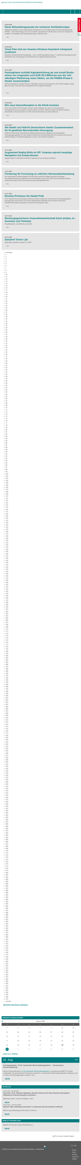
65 (6, 396)
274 (7, 859)
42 (6, 345)
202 (7, 700)
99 (6, 472)
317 (7, 955)
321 (7, 963)
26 (6, 310)
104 (7, 483)
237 (7, 777)
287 (7, 888)
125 (7, 529)
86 (6, 443)
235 (7, 773)
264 (7, 837)
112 (7, 500)
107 (7, 489)
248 (7, 802)
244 (7, 793)
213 (7, 724)
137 (7, 556)
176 (7, 642)
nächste (8, 1001)
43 (6, 347)
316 (7, 952)
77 (6, 423)
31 (6, 321)
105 (7, 485)
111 (7, 498)
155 (7, 596)
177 (7, 644)
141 (7, 565)
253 (7, 813)
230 (7, 762)
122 (7, 523)
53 (6, 370)
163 (7, 613)
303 (7, 924)
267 (7, 844)
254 (7, 815)
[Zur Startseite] (22, 3)
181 (7, 653)
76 (6, 421)
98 (6, 469)
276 (7, 864)
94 (6, 460)
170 (7, 629)
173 (7, 636)
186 (7, 664)
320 (7, 961)
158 (7, 602)
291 (7, 897)
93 (6, 458)
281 (7, 875)
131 (7, 543)
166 (7, 620)
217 (7, 733)
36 (6, 332)
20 (6, 297)
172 (7, 633)
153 (7, 591)
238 (7, 779)
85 (6, 441)
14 (6, 283)
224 (7, 749)
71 (6, 410)
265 (7, 839)
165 (7, 618)
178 (7, 647)
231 (7, 764)
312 (7, 943)
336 (7, 997)
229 (7, 760)
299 (7, 915)
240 (7, 784)
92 (6, 456)
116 (7, 509)
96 (6, 465)
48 (6, 359)
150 (7, 585)
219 (7, 737)
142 (7, 567)
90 (6, 452)
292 (7, 899)
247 (7, 799)
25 (6, 308)
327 (7, 977)
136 (7, 554)
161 (7, 609)
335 (7, 994)
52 (6, 367)
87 (6, 445)
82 (6, 434)
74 (6, 416)
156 (7, 598)
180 (7, 651)
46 (6, 354)
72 (6, 412)
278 (7, 868)
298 (7, 912)
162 (7, 611)
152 (7, 589)
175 (7, 640)
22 (6, 301)
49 (6, 361)
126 (7, 531)
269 (7, 848)
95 (6, 463)
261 (7, 830)
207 (7, 711)
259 (7, 826)
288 (7, 890)
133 (7, 547)
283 (7, 879)
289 (7, 892)
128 (7, 536)
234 (7, 771)
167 (7, 622)
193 (7, 680)
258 (7, 824)
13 (6, 281)
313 (7, 946)
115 (7, 507)
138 (7, 558)
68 (6, 403)
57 (6, 379)
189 (7, 671)
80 (6, 430)
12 (6, 279)
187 (7, 667)
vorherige (9, 252)
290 (7, 895)
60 (6, 385)
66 (6, 398)
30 (6, 319)
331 (7, 986)
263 (7, 835)
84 (6, 438)
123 (7, 525)
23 (6, 303)
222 (7, 744)
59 (6, 383)
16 (6, 288)
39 (6, 339)
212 (7, 722)
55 (6, 374)
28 (6, 314)
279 (7, 870)
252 (7, 811)
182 (7, 656)
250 (7, 806)
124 (7, 527)
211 (7, 720)
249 (7, 804)
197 (7, 689)
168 (7, 624)
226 (7, 753)
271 (7, 853)
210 (7, 718)
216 (7, 731)
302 (7, 921)
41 (6, 343)
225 (7, 751)
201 (7, 698)
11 (6, 277)
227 (7, 755)
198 (7, 691)
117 (7, 511)
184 (7, 660)
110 (7, 496)
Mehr (7, 1079)
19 (6, 294)
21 (6, 299)
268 (7, 846)
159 (7, 605)
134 (7, 549)
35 (6, 330)
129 (7, 538)
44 (6, 350)
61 (6, 387)
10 (6, 274)
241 (7, 786)
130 (7, 540)
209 (7, 715)
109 (7, 494)
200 (7, 695)
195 (7, 684)
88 (6, 447)
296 (7, 908)
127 (7, 534)
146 (7, 576)
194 (7, 682)
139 (7, 560)
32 (6, 323)
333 (7, 990)
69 (6, 405)
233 (7, 769)
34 (6, 328)
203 (7, 702)
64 (6, 394)
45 (6, 352)
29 (6, 317)
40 (6, 341)
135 (7, 551)
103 (7, 480)
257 (7, 822)
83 (6, 436)
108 (7, 492)
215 (7, 729)
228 (7, 757)
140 (7, 562)
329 (7, 981)
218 (7, 735)
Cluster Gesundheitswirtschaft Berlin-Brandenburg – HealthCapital (25, 1149)
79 (6, 427)
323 (7, 968)
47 (6, 356)
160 (7, 607)
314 (7, 948)
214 (7, 726)
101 (7, 476)
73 (6, 414)
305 (7, 928)
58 (6, 381)
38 (6, 336)
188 (7, 669)
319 (7, 959)
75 (6, 418)
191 (7, 675)
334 (7, 992)
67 (6, 401)
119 (7, 516)
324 (7, 970)
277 (7, 866)
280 (7, 873)
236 (7, 775)
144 (7, 571)
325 (7, 972)
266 (7, 842)
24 (6, 305)
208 (7, 713)
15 (6, 285)
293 (7, 901)
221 (7, 742)
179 (7, 649)
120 (7, 518)
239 (7, 782)
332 (7, 988)
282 (7, 877)
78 (6, 425)
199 (7, 693)
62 (6, 390)
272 (7, 855)
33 (6, 325)
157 (7, 600)
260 (7, 828)
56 (6, 376)
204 (7, 704)
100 (7, 474)
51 (6, 365)
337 (7, 999)
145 (7, 573)
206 (7, 709)
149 (7, 582)
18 (6, 292)
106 (7, 487)
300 (7, 917)
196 (7, 686)
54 (6, 372)
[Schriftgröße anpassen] (77, 11)
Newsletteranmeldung (11, 1120)
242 (7, 788)
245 (7, 795)
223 (7, 746)
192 (7, 678)
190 (7, 673)
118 (7, 514)
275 (7, 862)
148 (7, 580)
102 (7, 478)
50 (6, 363)
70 (6, 407)
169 (7, 627)
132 (7, 545)
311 (7, 941)
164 (7, 616)
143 (7, 569)
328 (7, 979)
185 (7, 662)
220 (7, 740)
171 (7, 631)
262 (7, 833)
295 (7, 906)
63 (6, 392)
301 (7, 919)
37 (6, 334)
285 (7, 884)
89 (6, 449)
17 (6, 290)
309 (7, 937)
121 (7, 520)
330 (7, 983)
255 (7, 817)
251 (7, 808)
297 (7, 910)
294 (7, 904)
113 (7, 503)
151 (7, 587)
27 (6, 312)
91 (6, 454)
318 (7, 957)
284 (7, 881)
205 (7, 706)
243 (7, 791)
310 (7, 939)
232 (7, 766)
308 (7, 935)
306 (7, 930)
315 (7, 950)
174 (7, 638)
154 (7, 593)
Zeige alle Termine (10, 1054)
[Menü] (5, 11)
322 (7, 966)
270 (7, 850)
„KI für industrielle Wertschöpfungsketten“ (35, 1071)
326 (7, 975)
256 (7, 819)
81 (6, 432)
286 (7, 886)
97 (6, 467)
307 (7, 932)
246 (7, 797)
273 (7, 857)
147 (7, 578)
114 (7, 505)
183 (7, 658)
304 (7, 926)
